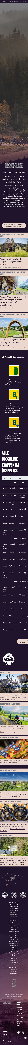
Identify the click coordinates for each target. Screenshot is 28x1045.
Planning (11, 1)
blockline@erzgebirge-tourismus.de (9, 1038)
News (21, 1)
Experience (4, 1)
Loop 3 (21, 995)
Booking (16, 1)
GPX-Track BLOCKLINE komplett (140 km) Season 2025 (15, 226)
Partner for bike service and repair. (15, 864)
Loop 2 (17, 995)
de (25, 1)
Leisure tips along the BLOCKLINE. (10, 797)
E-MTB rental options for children (8, 733)
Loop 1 (12, 995)
